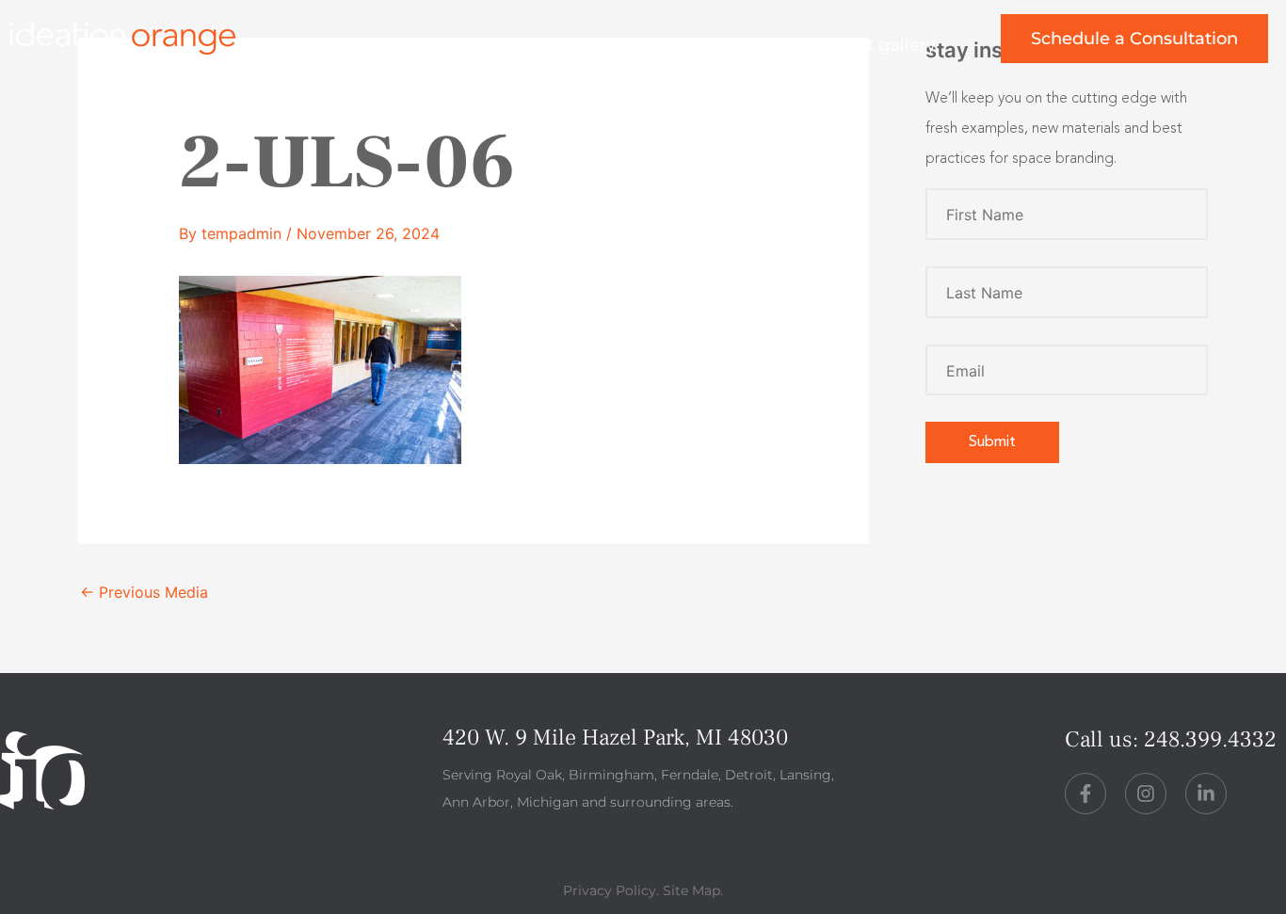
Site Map (691, 890)
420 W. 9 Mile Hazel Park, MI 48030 (615, 737)
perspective (744, 45)
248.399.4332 (1210, 739)
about (613, 45)
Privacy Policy (609, 890)
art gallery (893, 45)
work (511, 45)
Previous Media (144, 592)
